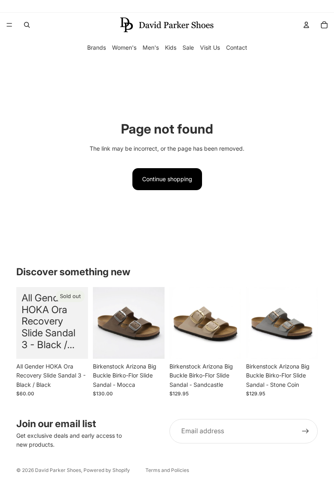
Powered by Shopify (107, 470)
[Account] (306, 25)
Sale (188, 47)
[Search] (27, 25)
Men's (151, 47)
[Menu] (9, 24)
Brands (96, 47)
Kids (170, 47)
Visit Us (210, 47)
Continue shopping (167, 178)
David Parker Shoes (58, 470)
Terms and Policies (167, 470)
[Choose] (152, 346)
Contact (236, 47)
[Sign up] (305, 431)
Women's (124, 47)
